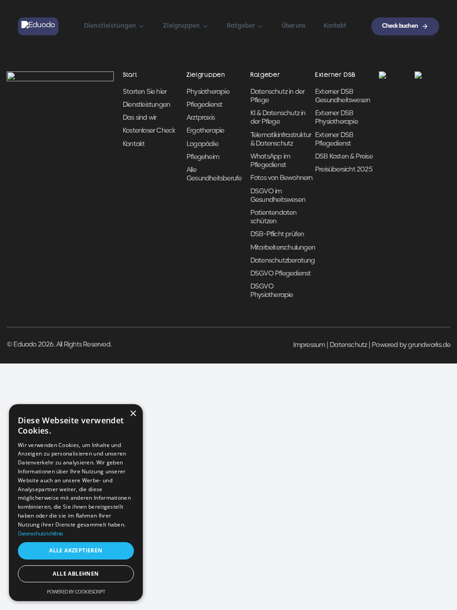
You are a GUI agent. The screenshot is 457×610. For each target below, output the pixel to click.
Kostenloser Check (149, 130)
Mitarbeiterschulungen (282, 247)
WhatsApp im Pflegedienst (270, 161)
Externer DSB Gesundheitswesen (342, 96)
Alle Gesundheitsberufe (214, 174)
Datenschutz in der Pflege (277, 96)
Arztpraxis (201, 117)
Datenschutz (348, 345)
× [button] (132, 413)
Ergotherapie (205, 130)
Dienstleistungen (146, 105)
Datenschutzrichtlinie (40, 533)
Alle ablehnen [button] (76, 573)
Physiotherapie (208, 92)
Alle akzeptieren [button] (75, 550)
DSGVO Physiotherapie (271, 291)
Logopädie (202, 144)
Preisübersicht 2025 (343, 169)
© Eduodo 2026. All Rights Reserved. (59, 344)
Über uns (294, 26)
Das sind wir (139, 117)
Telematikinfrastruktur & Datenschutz (280, 139)
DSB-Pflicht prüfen (277, 234)
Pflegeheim (203, 157)
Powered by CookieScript (76, 591)
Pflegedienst (204, 105)
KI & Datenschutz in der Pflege (278, 117)
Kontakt (335, 26)
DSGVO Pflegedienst (280, 273)
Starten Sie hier (144, 92)
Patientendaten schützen (273, 217)
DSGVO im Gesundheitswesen (277, 196)
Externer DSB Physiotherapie (336, 117)
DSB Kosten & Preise (344, 156)
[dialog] (76, 502)
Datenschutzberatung (282, 260)
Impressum (309, 345)
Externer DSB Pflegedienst (334, 139)
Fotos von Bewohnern (281, 178)
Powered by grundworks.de (411, 345)
